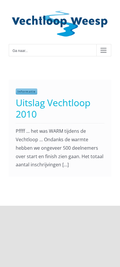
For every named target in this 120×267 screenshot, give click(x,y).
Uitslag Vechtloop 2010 (53, 108)
